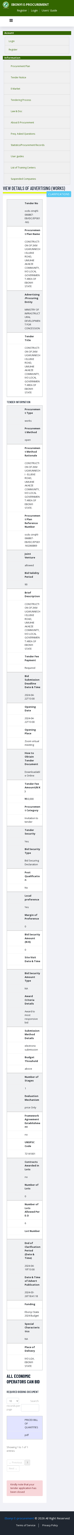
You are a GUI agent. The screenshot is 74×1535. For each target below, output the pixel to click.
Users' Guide (49, 10)
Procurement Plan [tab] (20, 66)
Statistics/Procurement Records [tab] (27, 145)
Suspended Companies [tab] (23, 178)
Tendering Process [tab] (21, 100)
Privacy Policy (50, 1525)
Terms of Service (25, 1525)
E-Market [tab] (15, 88)
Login (34, 10)
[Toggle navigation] (11, 21)
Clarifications (58, 194)
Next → (13, 1468)
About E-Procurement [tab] (22, 122)
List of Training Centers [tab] (23, 167)
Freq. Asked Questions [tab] (23, 133)
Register (22, 10)
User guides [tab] (17, 156)
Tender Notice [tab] (18, 77)
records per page (13, 1407)
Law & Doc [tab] (16, 111)
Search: (34, 1401)
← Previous (15, 1462)
